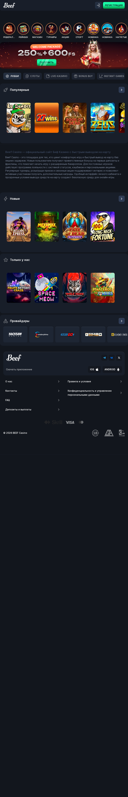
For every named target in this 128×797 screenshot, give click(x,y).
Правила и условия (79, 381)
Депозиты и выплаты (18, 409)
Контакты (11, 390)
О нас (8, 381)
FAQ (7, 400)
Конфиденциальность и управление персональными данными (90, 392)
